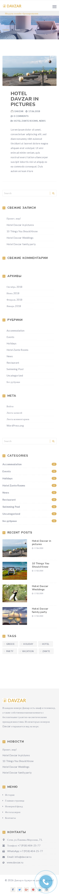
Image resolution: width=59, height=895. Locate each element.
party (9, 651)
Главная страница (14, 800)
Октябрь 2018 (14, 286)
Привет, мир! (14, 218)
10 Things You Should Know (22, 231)
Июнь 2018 (13, 293)
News (42, 121)
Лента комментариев (18, 419)
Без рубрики (13, 381)
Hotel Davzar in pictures (25, 99)
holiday (28, 644)
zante (46, 651)
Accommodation (16, 330)
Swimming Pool (15, 369)
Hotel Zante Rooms (26, 121)
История (9, 794)
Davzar (18, 111)
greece (10, 644)
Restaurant (13, 362)
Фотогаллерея (12, 812)
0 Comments (21, 116)
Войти (10, 406)
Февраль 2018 (14, 299)
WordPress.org (15, 425)
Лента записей (14, 412)
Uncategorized (15, 375)
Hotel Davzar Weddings (20, 237)
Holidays (12, 343)
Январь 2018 (14, 306)
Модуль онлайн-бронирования (21, 13)
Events (10, 336)
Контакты (10, 817)
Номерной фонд (14, 806)
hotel (45, 644)
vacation (28, 651)
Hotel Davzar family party (21, 244)
